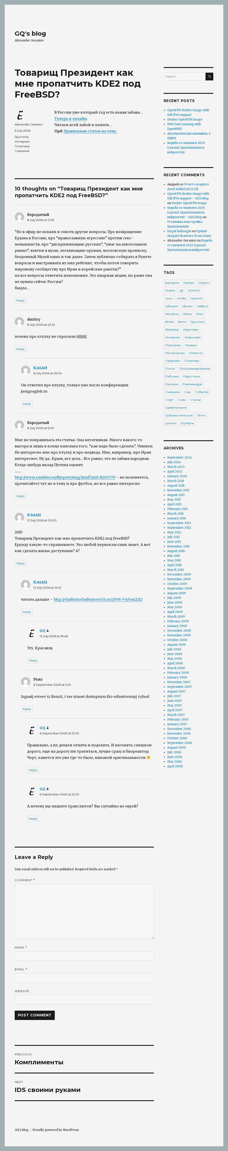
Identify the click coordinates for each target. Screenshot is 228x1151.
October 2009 (177, 584)
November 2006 (179, 733)
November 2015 (178, 490)
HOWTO (194, 290)
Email (21, 969)
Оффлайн (172, 361)
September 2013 (179, 523)
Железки (172, 329)
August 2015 (176, 495)
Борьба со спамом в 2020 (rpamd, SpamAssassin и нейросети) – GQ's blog (186, 212)
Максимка (173, 345)
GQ (42, 631)
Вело (182, 322)
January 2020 (177, 476)
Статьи (195, 399)
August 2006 (176, 748)
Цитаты (170, 423)
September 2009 (179, 588)
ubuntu (187, 306)
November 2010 (178, 546)
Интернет (22, 141)
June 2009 (174, 602)
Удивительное (176, 407)
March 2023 (176, 467)
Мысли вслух (175, 353)
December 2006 (179, 729)
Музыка (191, 345)
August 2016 (176, 485)
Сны (187, 392)
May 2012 (174, 532)
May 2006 (174, 762)
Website (22, 991)
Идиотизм (190, 329)
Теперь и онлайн (70, 118)
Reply (20, 300)
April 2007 (174, 710)
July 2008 (174, 649)
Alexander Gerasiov (29, 124)
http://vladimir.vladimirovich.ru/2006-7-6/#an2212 (98, 599)
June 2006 (174, 757)
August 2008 (176, 645)
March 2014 (175, 514)
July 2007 (174, 696)
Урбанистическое (179, 415)
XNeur (187, 314)
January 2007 (177, 724)
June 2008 (174, 654)
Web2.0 (202, 306)
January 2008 (177, 677)
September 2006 (179, 743)
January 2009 (177, 626)
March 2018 (175, 481)
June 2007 (174, 701)
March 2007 (176, 715)
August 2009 (176, 593)
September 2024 (179, 457)
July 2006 (174, 752)
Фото (201, 415)
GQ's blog (30, 33)
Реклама (171, 384)
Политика (22, 146)
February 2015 (177, 509)
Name (21, 947)
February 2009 (178, 621)
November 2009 (179, 579)
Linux (169, 298)
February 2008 (178, 673)
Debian (188, 283)
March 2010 (175, 570)
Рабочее (172, 376)
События (202, 392)
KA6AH (40, 368)
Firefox (170, 290)
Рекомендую (192, 384)
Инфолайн (193, 337)
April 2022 (174, 471)
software (171, 306)
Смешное (22, 151)
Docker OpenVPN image (184, 119)
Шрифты (187, 423)
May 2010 (174, 560)
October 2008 (177, 640)
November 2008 (179, 635)
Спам (182, 399)
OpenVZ (196, 298)
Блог (200, 314)
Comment (25, 880)
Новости (196, 353)
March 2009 (176, 617)
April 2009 (175, 612)
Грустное (21, 137)
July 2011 (173, 537)
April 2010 (174, 565)
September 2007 (179, 687)
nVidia (181, 298)
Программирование (194, 368)
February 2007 (178, 719)
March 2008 (176, 668)
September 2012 (179, 528)
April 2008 (175, 663)
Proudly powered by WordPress (56, 1130)
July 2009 (174, 598)
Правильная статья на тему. (90, 131)
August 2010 (176, 551)
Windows (172, 314)
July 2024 (174, 462)
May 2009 (174, 607)
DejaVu (204, 283)
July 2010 (173, 556)
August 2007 (176, 691)
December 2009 (179, 574)
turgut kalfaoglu (179, 231)
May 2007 (174, 705)
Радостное (191, 376)
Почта (170, 368)
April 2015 (174, 504)
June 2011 (174, 542)
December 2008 (179, 631)
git (181, 290)
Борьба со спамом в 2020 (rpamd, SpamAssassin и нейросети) (186, 147)
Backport (172, 283)
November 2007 (178, 682)
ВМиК (169, 322)
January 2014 (176, 518)
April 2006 (175, 766)
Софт (169, 399)
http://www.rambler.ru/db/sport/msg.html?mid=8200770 (65, 477)
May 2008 (174, 659)
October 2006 (177, 738)
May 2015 (174, 500)
